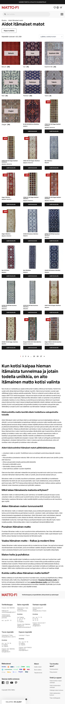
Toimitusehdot (54, 669)
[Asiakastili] (58, 7)
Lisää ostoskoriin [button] (32, 131)
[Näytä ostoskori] (61, 7)
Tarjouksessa (38, 672)
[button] (14, 702)
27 (41, 356)
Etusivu (4, 20)
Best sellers (37, 670)
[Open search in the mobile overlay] (26, 14)
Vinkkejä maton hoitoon (56, 690)
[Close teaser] (26, 699)
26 (38, 356)
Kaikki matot (37, 667)
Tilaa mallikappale (55, 698)
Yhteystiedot (53, 672)
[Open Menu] (62, 14)
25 (34, 356)
